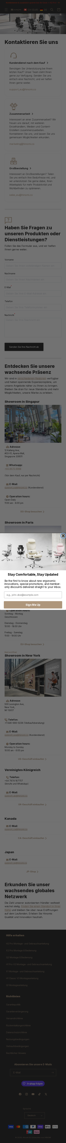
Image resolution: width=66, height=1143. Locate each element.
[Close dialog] (63, 535)
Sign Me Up (33, 604)
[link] (33, 551)
